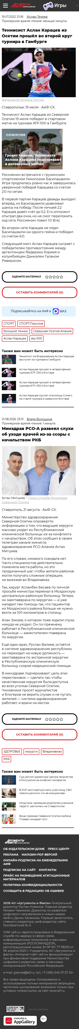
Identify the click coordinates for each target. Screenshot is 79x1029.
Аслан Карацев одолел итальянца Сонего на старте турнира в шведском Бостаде (45, 397)
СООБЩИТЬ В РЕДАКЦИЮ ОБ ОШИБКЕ (33, 891)
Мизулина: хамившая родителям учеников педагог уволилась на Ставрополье (46, 804)
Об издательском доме (24, 849)
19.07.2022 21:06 (12, 17)
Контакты (47, 870)
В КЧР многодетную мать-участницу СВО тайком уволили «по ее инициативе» (45, 791)
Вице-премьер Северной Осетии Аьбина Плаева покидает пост (45, 817)
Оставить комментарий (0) (39, 292)
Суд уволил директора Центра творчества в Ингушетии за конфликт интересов (46, 778)
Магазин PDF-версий (39, 854)
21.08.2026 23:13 (12, 419)
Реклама (10, 854)
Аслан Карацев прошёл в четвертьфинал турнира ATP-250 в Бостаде (45, 371)
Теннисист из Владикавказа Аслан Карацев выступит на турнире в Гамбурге (46, 358)
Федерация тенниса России (23, 100)
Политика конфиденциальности (32, 885)
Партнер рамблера (38, 1009)
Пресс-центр (58, 849)
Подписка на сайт (19, 870)
